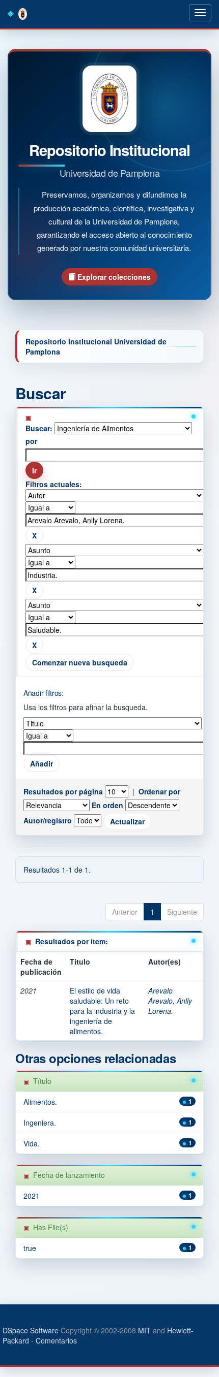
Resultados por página (63, 791)
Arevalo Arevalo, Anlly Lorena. (170, 1000)
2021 (31, 1196)
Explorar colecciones (113, 277)
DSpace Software (31, 1330)
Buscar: (38, 428)
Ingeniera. (39, 1122)
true (29, 1248)
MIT (144, 1330)
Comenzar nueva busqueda (79, 662)
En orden (107, 805)
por (31, 441)
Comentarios (56, 1340)
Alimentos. (40, 1102)
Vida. (31, 1143)
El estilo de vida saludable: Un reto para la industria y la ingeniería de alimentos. (102, 1010)
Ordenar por (159, 791)
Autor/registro (47, 820)
